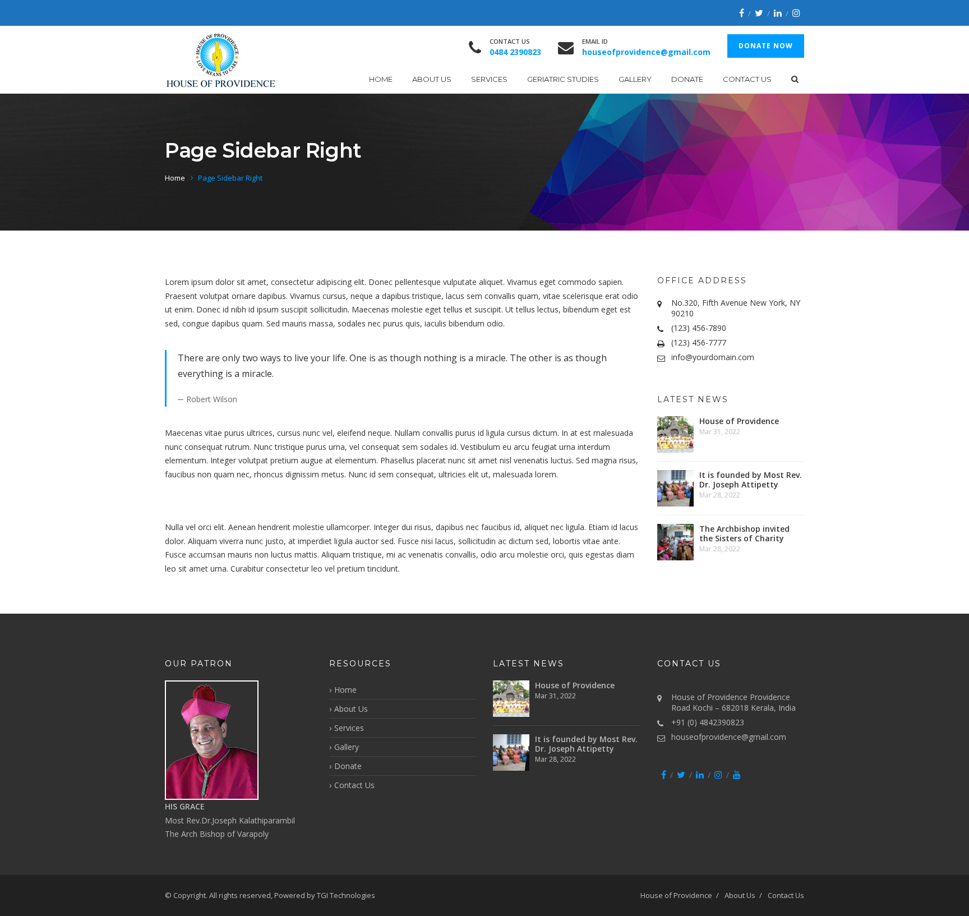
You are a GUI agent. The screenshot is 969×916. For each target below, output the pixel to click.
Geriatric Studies (563, 79)
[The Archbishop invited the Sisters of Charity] (675, 542)
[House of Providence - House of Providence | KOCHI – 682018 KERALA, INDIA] (221, 59)
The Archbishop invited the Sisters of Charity (744, 533)
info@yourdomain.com (712, 357)
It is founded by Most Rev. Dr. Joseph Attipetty (750, 479)
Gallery (635, 79)
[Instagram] (796, 12)
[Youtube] (737, 774)
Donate (687, 79)
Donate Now (766, 45)
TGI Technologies (346, 895)
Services (489, 79)
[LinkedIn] (778, 12)
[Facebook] (741, 12)
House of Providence (739, 421)
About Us (431, 79)
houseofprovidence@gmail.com (728, 736)
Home (381, 79)
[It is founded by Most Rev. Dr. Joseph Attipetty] (675, 488)
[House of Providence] (675, 434)
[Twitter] (759, 12)
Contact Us (747, 79)
